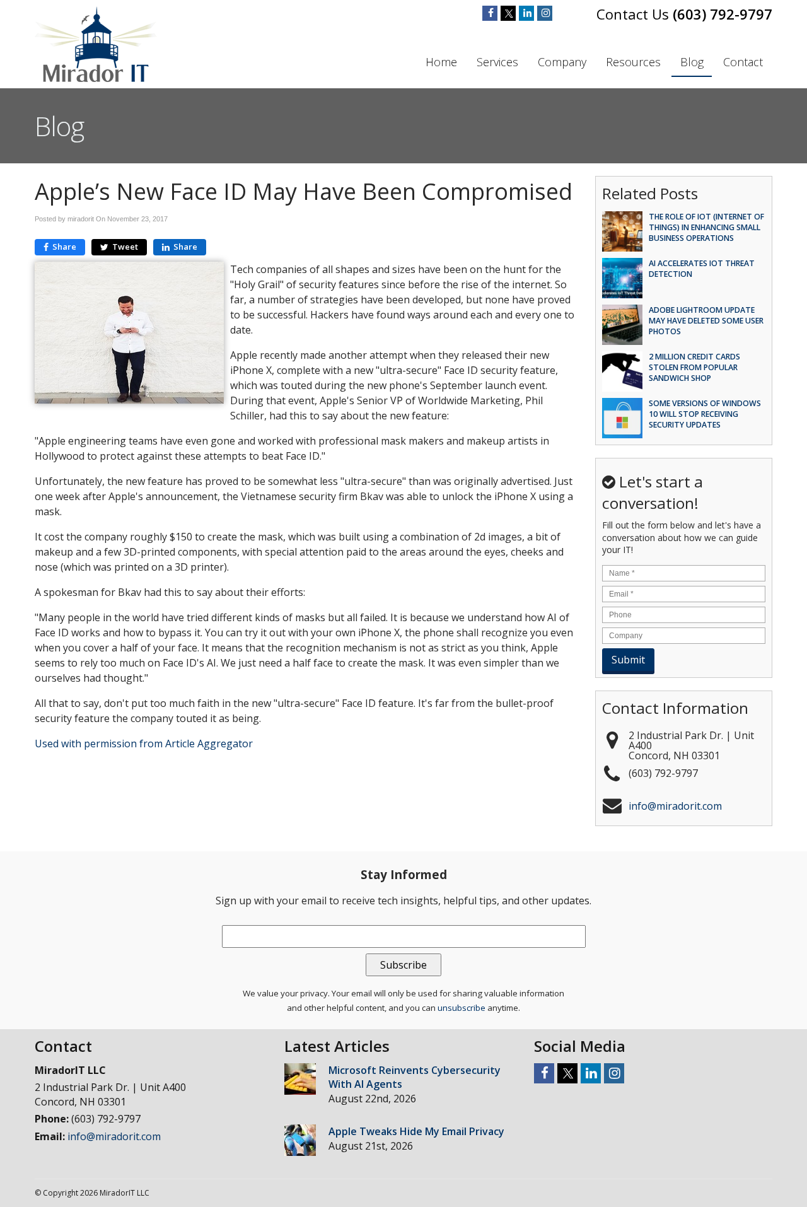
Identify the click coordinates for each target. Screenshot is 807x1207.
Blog (692, 61)
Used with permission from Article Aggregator (144, 743)
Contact (743, 61)
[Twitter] (508, 13)
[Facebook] (489, 13)
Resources (633, 61)
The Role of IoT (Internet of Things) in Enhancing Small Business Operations (706, 227)
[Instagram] (544, 13)
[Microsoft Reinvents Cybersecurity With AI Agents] (300, 1080)
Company (562, 61)
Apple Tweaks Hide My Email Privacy (416, 1131)
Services (497, 61)
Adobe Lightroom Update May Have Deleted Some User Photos (706, 321)
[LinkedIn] (526, 13)
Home (441, 61)
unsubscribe (461, 1007)
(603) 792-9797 (722, 13)
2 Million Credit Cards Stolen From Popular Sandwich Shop (694, 367)
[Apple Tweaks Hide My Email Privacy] (300, 1141)
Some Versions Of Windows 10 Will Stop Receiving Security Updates (705, 414)
